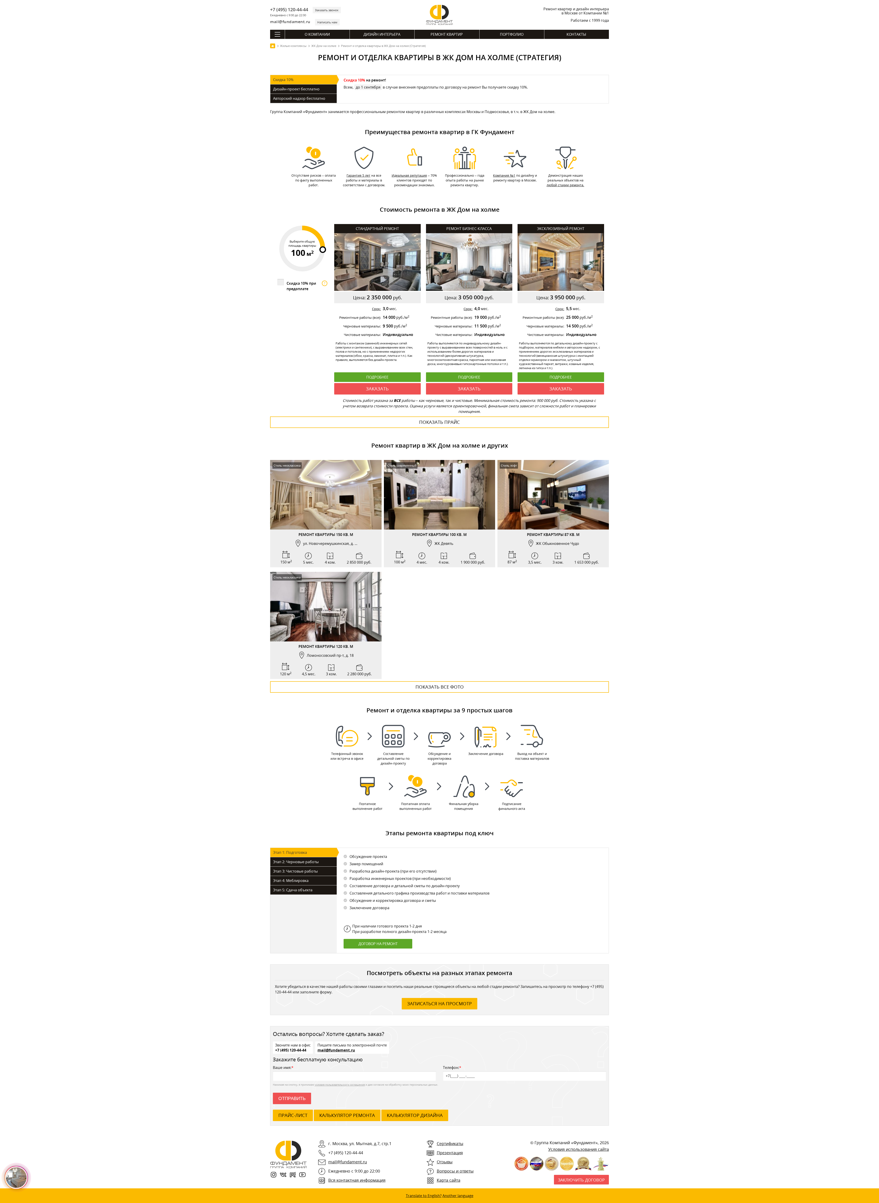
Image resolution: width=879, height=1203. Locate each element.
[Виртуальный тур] (325, 525)
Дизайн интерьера (382, 34)
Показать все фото (439, 687)
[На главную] (272, 45)
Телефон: (452, 1067)
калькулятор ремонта (347, 1115)
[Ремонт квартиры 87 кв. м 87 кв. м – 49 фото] (553, 495)
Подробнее (377, 377)
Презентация (450, 1152)
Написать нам (327, 22)
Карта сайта (448, 1180)
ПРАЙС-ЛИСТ (292, 1115)
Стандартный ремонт (377, 228)
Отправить (292, 1098)
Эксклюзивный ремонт (560, 228)
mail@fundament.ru (290, 21)
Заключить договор (581, 1180)
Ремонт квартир (447, 34)
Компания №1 (504, 175)
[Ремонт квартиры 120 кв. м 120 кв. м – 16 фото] (326, 606)
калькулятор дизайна (415, 1115)
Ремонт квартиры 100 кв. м (439, 534)
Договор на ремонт (378, 943)
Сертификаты (450, 1143)
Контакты (576, 34)
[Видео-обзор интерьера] (316, 525)
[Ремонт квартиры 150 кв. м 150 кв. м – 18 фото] (326, 495)
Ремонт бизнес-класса (469, 228)
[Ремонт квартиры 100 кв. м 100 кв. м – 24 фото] (439, 495)
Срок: (376, 308)
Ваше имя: (283, 1067)
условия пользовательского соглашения (340, 1084)
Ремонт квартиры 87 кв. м (553, 534)
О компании (317, 34)
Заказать (377, 389)
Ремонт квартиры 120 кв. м (325, 646)
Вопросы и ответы (455, 1171)
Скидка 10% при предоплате (306, 286)
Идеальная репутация (409, 175)
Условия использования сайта (578, 1149)
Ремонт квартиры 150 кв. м (325, 534)
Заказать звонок (327, 10)
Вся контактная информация (356, 1180)
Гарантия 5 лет (358, 175)
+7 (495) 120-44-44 (289, 9)
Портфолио (512, 34)
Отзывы (445, 1162)
